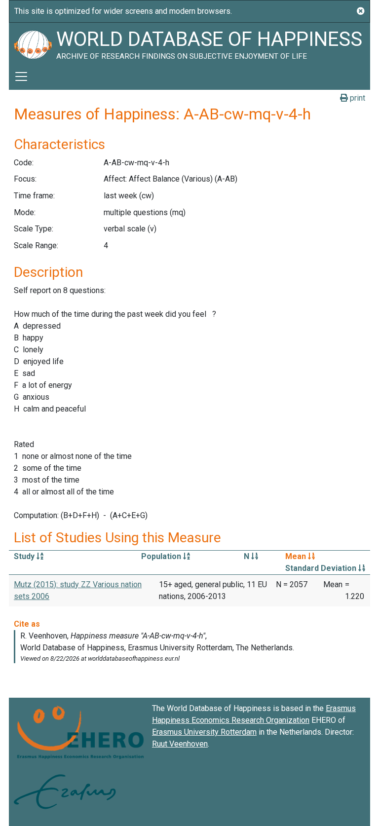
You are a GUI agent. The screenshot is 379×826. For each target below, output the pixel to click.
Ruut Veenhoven (180, 744)
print (356, 98)
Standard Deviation (321, 568)
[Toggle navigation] (21, 76)
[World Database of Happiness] (32, 43)
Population (162, 556)
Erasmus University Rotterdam (204, 732)
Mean (296, 556)
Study (25, 556)
